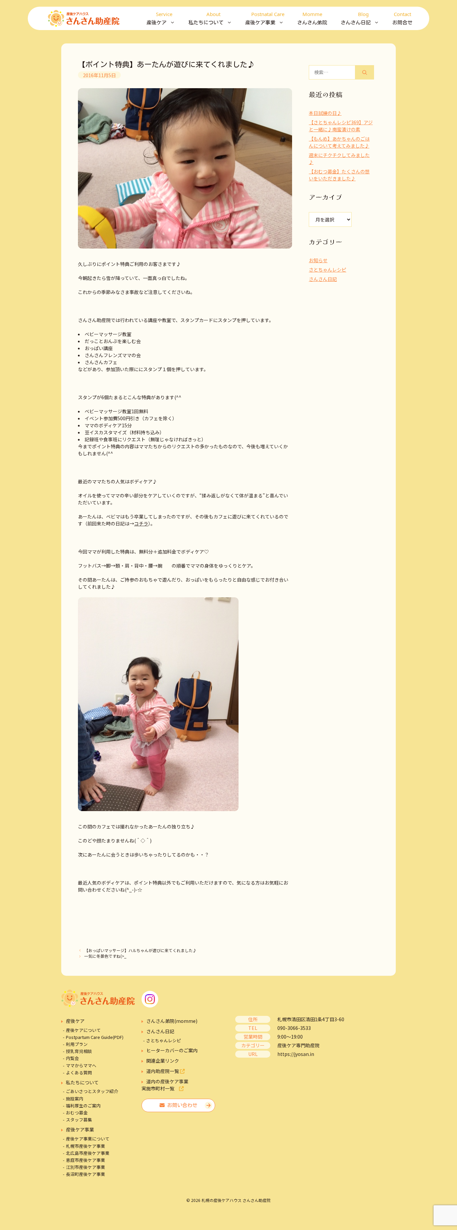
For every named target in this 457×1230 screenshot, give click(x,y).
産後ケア (75, 1021)
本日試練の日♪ (325, 113)
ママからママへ (81, 1065)
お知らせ (318, 260)
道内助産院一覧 (163, 1071)
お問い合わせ (181, 1105)
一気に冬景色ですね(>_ (105, 956)
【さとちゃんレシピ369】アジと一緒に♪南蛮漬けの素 (341, 126)
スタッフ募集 (79, 1119)
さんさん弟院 (312, 18)
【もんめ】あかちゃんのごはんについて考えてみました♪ (339, 142)
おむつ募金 (77, 1112)
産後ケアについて (83, 1030)
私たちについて (82, 1082)
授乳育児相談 (79, 1051)
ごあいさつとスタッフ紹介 (92, 1091)
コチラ (141, 523)
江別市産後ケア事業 (85, 1167)
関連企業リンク (162, 1060)
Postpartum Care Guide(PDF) (94, 1037)
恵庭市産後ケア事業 (85, 1160)
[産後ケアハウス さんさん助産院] (83, 18)
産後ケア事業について (87, 1138)
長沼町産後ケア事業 (85, 1174)
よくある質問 (79, 1072)
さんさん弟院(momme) (171, 1021)
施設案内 (74, 1098)
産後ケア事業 (80, 1129)
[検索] (364, 72)
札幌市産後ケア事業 (85, 1146)
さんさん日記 (323, 279)
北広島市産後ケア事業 (87, 1153)
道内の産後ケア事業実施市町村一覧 (165, 1085)
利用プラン (77, 1044)
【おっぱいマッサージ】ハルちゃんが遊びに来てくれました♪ (140, 950)
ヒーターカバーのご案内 (172, 1050)
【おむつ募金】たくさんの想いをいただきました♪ (339, 175)
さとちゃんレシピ (327, 269)
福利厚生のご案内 (83, 1105)
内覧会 (72, 1058)
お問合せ (402, 18)
